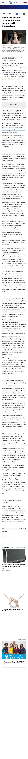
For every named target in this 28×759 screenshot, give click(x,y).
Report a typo (6, 536)
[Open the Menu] (2, 2)
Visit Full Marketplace (21, 547)
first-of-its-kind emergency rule (11, 142)
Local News (6, 14)
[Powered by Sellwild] (24, 639)
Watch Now (23, 2)
